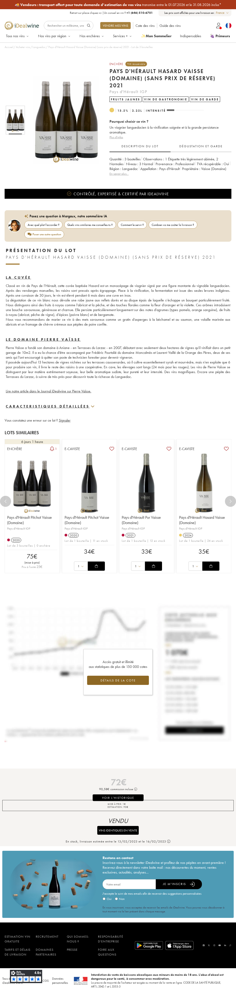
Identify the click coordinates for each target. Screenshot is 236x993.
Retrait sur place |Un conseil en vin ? (111, 13)
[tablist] (170, 146)
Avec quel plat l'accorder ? (43, 225)
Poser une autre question (46, 234)
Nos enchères (90, 36)
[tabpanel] (170, 166)
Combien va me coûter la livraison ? (173, 225)
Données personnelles (60, 980)
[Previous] (5, 501)
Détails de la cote (118, 680)
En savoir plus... (119, 174)
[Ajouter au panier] (96, 566)
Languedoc (39, 47)
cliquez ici (96, 13)
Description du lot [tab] (140, 146)
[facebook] (204, 945)
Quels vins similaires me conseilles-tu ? (90, 225)
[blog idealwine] (230, 945)
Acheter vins (23, 47)
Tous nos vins (15, 36)
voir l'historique (118, 798)
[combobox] (222, 12)
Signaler (65, 420)
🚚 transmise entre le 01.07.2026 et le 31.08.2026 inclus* (118, 4)
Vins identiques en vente (118, 830)
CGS (45, 981)
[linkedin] (225, 945)
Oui (109, 899)
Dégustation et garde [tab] (201, 146)
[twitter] (209, 945)
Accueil (9, 47)
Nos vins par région (52, 36)
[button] (63, 120)
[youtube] (219, 945)
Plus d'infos (116, 137)
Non (122, 899)
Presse (72, 950)
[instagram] (214, 945)
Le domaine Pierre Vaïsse (43, 339)
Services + (120, 36)
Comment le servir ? (132, 225)
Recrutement (47, 936)
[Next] (230, 501)
